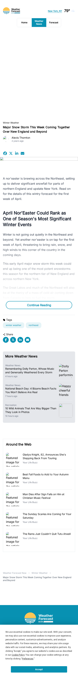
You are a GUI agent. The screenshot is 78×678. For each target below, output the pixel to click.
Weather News (39, 22)
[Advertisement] (39, 74)
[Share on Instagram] (17, 153)
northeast (33, 325)
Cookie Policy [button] (18, 655)
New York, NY (55, 11)
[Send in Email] (22, 153)
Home (24, 22)
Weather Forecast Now (14, 573)
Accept (39, 669)
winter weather (11, 122)
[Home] (39, 618)
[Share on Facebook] (5, 153)
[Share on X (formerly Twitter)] (11, 153)
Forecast (53, 22)
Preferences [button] (27, 658)
